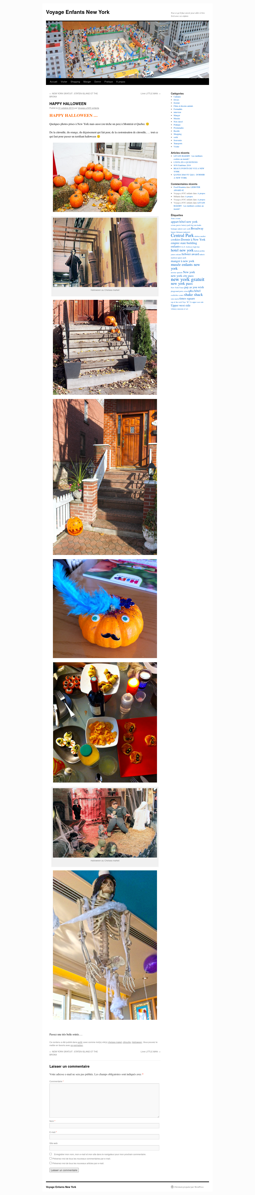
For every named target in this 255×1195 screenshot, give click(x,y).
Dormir (97, 81)
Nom (52, 1120)
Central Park (182, 235)
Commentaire (56, 1081)
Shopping (75, 81)
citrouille (127, 1042)
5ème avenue (176, 218)
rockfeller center (177, 295)
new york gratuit (187, 279)
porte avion (183, 291)
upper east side (197, 302)
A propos (120, 81)
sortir (80, 1042)
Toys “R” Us (187, 302)
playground (175, 291)
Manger (87, 81)
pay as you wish (194, 287)
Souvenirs (178, 140)
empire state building (184, 243)
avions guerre (176, 225)
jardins (202, 251)
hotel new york (182, 250)
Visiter (64, 81)
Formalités (178, 109)
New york (189, 272)
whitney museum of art (179, 309)
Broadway (197, 228)
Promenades (179, 127)
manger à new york (182, 261)
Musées (177, 118)
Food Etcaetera (180, 187)
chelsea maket (115, 1042)
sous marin (175, 299)
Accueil (53, 81)
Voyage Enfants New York (78, 11)
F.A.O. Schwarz (186, 247)
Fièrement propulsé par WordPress (189, 1186)
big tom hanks (196, 225)
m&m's (202, 254)
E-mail (53, 1132)
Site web (53, 1143)
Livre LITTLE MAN (150, 93)
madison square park (178, 258)
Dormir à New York (193, 239)
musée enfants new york (185, 266)
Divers (176, 99)
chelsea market (200, 236)
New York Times (177, 287)
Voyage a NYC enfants (88, 107)
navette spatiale (176, 272)
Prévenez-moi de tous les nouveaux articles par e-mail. (78, 1163)
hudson (196, 251)
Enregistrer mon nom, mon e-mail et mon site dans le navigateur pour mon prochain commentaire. (100, 1154)
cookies (175, 239)
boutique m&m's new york (180, 229)
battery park (185, 225)
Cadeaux (177, 96)
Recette (177, 130)
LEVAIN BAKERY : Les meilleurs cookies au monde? (189, 205)
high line (196, 247)
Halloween (137, 1042)
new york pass (182, 283)
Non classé (178, 121)
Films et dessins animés (183, 106)
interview (177, 112)
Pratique (108, 81)
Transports (178, 143)
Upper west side (180, 305)
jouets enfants (176, 254)
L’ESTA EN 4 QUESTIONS (186, 162)
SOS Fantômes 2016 (182, 165)
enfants (175, 246)
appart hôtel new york (184, 221)
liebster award (190, 254)
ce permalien (77, 1045)
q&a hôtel (194, 291)
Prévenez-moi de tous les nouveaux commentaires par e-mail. (81, 1158)
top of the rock (176, 302)
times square (187, 298)
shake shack (193, 294)
